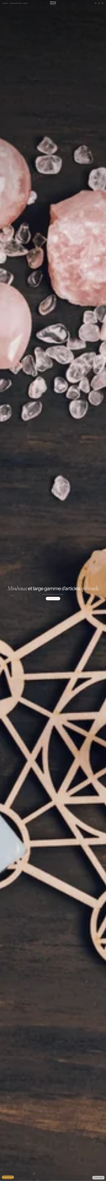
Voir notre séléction (53, 598)
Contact (25, 3)
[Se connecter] (99, 3)
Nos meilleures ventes (16, 3)
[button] (95, 3)
